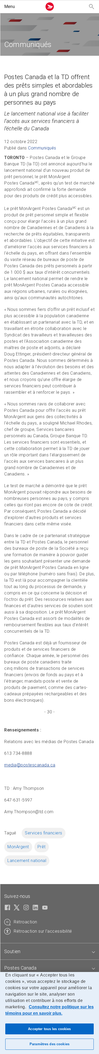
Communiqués (42, 148)
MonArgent (18, 846)
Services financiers (43, 833)
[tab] (49, 951)
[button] (22, 6)
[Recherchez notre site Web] (91, 6)
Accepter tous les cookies (49, 1029)
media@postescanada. (29, 765)
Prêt (41, 846)
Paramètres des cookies (49, 1044)
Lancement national (26, 860)
